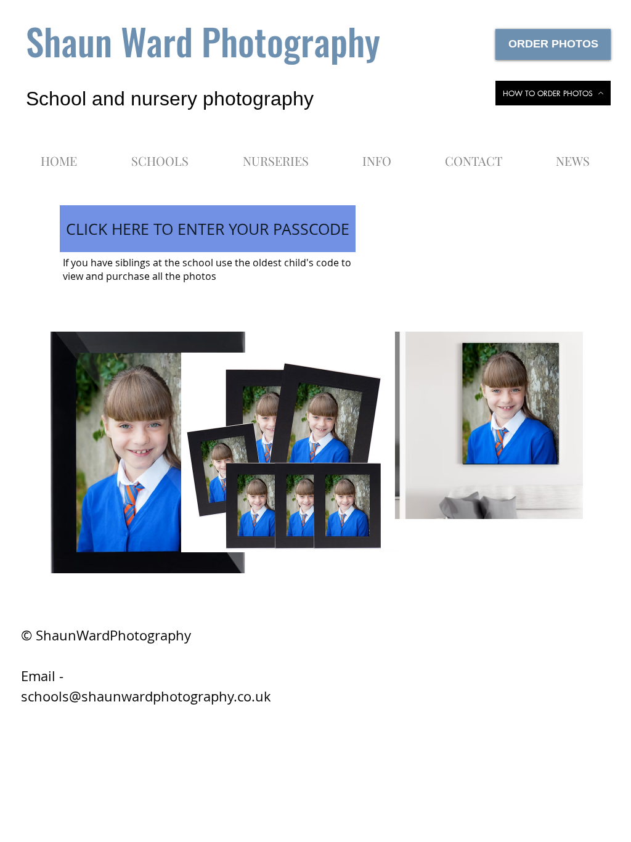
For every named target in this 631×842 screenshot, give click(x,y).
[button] (376, 155)
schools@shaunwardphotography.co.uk (146, 696)
